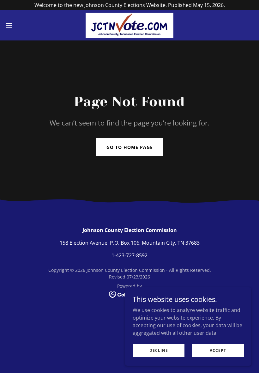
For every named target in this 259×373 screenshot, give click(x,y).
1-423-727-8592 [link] (129, 255)
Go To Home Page (129, 147)
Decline (158, 350)
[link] (130, 25)
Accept (218, 350)
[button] (22, 25)
